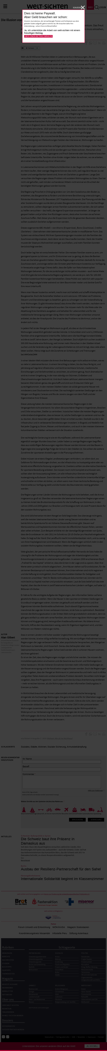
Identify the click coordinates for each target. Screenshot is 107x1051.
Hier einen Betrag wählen (38, 36)
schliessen (77, 7)
